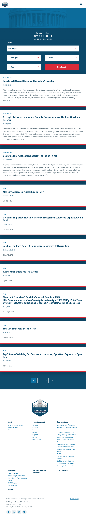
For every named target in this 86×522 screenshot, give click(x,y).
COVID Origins (12, 483)
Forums (34, 437)
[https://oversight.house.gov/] (4, 4)
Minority (10, 490)
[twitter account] (14, 512)
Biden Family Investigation (16, 476)
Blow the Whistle (62, 470)
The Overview (12, 485)
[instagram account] (19, 512)
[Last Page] (52, 380)
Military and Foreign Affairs (66, 444)
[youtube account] (24, 512)
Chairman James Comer (15, 425)
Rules (9, 430)
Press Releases (13, 473)
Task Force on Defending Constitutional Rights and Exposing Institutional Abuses (66, 463)
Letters (34, 430)
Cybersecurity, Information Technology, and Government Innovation (67, 427)
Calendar (35, 425)
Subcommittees (62, 422)
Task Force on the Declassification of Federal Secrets (65, 456)
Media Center (12, 470)
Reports (35, 435)
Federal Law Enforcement (65, 447)
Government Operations (65, 437)
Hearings (35, 428)
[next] (46, 380)
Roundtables (36, 439)
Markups (35, 432)
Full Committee (13, 428)
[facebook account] (8, 512)
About (10, 422)
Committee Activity (38, 422)
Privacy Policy (74, 499)
